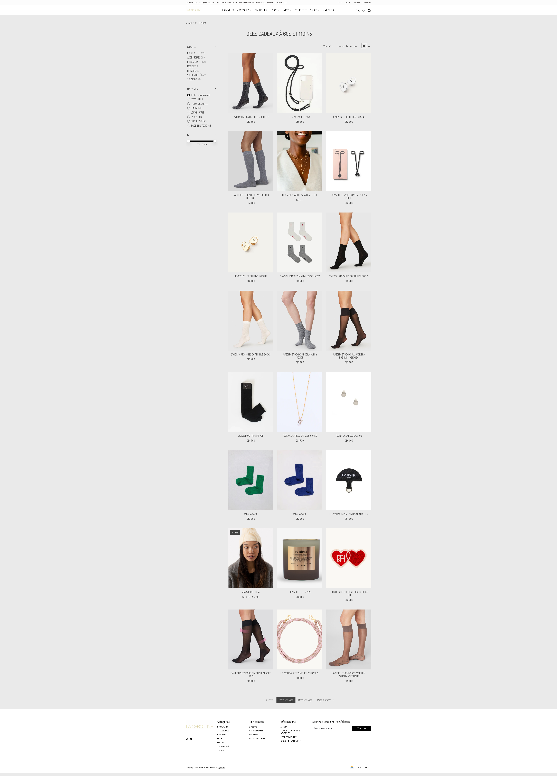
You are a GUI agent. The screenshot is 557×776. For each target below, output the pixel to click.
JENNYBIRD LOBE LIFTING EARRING (348, 116)
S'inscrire (253, 726)
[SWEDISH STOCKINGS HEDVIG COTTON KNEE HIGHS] (250, 161)
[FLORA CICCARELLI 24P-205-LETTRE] (299, 161)
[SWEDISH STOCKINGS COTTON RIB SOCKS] (348, 242)
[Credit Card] (352, 767)
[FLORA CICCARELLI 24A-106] (348, 402)
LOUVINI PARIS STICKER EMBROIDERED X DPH (349, 593)
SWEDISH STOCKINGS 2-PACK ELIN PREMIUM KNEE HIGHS (348, 675)
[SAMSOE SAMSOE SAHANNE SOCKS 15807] (299, 242)
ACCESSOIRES (193, 57)
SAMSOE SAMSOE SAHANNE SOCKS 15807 (300, 276)
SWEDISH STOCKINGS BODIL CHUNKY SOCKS (299, 356)
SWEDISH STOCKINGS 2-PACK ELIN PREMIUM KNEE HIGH (348, 356)
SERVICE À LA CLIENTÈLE (291, 741)
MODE (190, 66)
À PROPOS (285, 726)
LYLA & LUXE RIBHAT (251, 592)
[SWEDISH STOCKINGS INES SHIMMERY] (250, 83)
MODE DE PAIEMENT (288, 737)
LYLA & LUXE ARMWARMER (251, 435)
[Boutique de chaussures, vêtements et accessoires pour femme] (194, 10)
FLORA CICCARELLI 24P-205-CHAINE (300, 435)
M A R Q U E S (328, 10)
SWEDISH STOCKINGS (201, 125)
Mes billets (253, 734)
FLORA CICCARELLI (199, 103)
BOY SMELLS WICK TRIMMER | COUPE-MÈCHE (349, 196)
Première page (286, 699)
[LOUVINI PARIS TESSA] (299, 83)
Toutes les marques (200, 95)
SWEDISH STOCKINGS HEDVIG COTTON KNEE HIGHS (251, 196)
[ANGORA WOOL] (250, 480)
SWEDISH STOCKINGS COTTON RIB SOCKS (349, 276)
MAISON (191, 70)
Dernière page (305, 699)
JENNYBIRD (196, 108)
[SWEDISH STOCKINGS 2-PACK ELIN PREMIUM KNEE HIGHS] (348, 639)
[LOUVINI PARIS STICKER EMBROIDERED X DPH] (348, 558)
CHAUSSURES (193, 61)
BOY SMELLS (197, 99)
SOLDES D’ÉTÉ (301, 10)
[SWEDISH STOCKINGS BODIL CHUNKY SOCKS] (299, 321)
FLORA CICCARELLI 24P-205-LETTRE (299, 195)
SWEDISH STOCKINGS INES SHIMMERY (251, 116)
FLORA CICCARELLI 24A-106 (349, 435)
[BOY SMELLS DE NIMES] (299, 558)
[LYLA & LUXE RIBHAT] (250, 558)
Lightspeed (221, 767)
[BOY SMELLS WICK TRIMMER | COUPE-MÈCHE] (348, 161)
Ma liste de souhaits (257, 738)
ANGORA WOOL (251, 513)
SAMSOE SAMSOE (199, 121)
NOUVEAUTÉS (228, 10)
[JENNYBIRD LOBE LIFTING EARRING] (348, 83)
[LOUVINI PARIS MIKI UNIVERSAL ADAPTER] (348, 480)
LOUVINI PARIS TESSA (300, 116)
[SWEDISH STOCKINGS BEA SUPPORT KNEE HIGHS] (250, 639)
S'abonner (361, 728)
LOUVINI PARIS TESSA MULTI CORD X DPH (300, 673)
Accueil (189, 23)
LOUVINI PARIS (197, 112)
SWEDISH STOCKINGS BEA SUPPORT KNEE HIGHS (251, 675)
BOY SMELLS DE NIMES (300, 592)
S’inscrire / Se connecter (362, 2)
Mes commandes (256, 730)
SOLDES (191, 79)
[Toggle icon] (358, 10)
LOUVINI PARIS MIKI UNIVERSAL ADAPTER (349, 513)
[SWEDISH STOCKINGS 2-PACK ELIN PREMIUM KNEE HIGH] (348, 321)
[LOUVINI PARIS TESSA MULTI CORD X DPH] (299, 639)
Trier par (340, 46)
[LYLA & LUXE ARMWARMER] (250, 402)
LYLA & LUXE (197, 116)
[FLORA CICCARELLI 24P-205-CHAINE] (299, 402)
